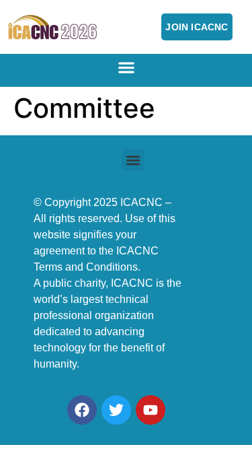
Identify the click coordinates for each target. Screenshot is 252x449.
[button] (126, 67)
